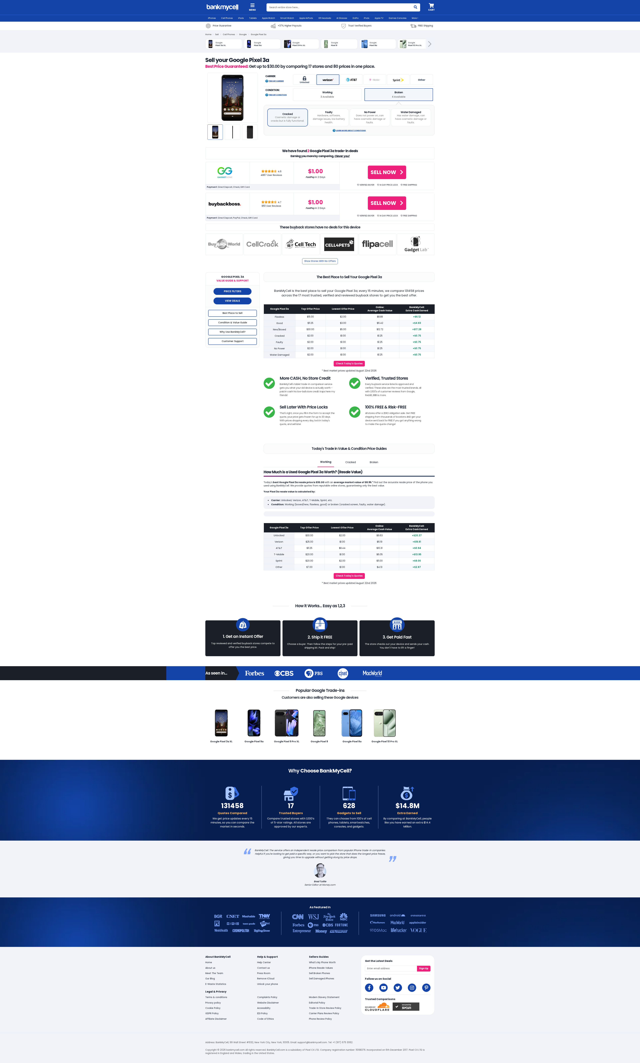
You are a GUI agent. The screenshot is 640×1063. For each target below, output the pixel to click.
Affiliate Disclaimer (216, 1019)
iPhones (212, 18)
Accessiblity (263, 1008)
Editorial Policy (317, 1002)
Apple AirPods (306, 18)
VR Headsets (324, 18)
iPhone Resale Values (321, 968)
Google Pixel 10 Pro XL (385, 741)
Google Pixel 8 (319, 741)
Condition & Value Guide (232, 322)
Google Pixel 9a (254, 741)
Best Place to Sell (232, 313)
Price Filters (232, 291)
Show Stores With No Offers (320, 261)
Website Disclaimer (268, 1002)
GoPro (355, 18)
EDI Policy (262, 1013)
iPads (241, 18)
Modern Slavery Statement (324, 997)
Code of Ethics (265, 1019)
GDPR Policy (212, 1013)
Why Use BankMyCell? (233, 332)
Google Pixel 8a (352, 741)
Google (243, 34)
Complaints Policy (267, 997)
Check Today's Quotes (349, 363)
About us (210, 968)
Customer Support (233, 341)
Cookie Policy (212, 1008)
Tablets (253, 18)
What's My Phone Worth (322, 962)
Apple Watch (268, 18)
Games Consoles (397, 18)
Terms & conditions (216, 997)
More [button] (414, 18)
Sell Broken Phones (319, 973)
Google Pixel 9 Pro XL (286, 741)
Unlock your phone (267, 984)
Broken (374, 462)
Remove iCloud (265, 978)
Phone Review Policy (320, 1019)
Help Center (264, 962)
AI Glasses (341, 18)
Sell (217, 34)
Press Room (263, 973)
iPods (366, 18)
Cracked (350, 462)
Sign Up (423, 968)
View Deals (232, 301)
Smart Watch (287, 18)
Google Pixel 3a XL (221, 741)
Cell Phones (227, 18)
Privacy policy (213, 1002)
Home (208, 34)
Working (325, 462)
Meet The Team (214, 973)
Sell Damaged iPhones (321, 978)
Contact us (263, 968)
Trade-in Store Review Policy (325, 1008)
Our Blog (210, 978)
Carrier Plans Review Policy (324, 1013)
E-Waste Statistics (215, 984)
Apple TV (379, 18)
